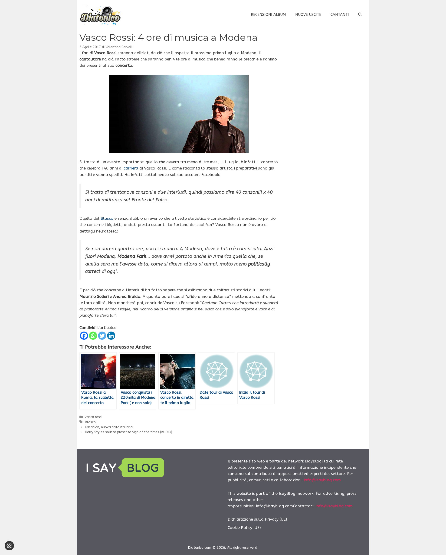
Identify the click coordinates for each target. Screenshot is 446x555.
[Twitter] (102, 336)
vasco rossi (93, 417)
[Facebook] (84, 336)
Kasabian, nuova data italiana (109, 427)
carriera (131, 168)
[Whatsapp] (93, 336)
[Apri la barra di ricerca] (360, 14)
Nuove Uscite (308, 14)
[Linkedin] (111, 336)
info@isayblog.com (322, 480)
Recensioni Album (268, 14)
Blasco (107, 218)
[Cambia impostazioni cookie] (9, 545)
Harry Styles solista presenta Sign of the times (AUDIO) (128, 432)
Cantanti (340, 14)
